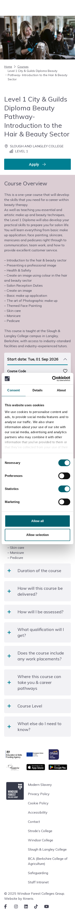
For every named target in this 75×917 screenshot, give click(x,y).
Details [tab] (37, 390)
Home (8, 67)
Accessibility (38, 812)
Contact (34, 821)
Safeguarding (38, 873)
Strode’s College (40, 831)
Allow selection (37, 535)
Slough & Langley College (47, 849)
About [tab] (61, 390)
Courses (23, 67)
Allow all (37, 521)
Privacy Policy (39, 794)
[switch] (64, 475)
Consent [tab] (13, 390)
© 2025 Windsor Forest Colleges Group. (34, 893)
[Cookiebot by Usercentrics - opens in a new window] (53, 378)
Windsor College (40, 840)
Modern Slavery (40, 784)
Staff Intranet (38, 882)
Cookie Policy (38, 803)
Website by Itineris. (19, 898)
